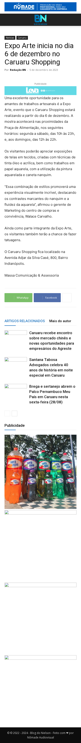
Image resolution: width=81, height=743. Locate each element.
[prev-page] (7, 413)
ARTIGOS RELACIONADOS (24, 321)
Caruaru (22, 37)
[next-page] (14, 413)
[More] (67, 297)
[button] (7, 20)
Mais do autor (60, 321)
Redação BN (18, 69)
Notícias (10, 37)
